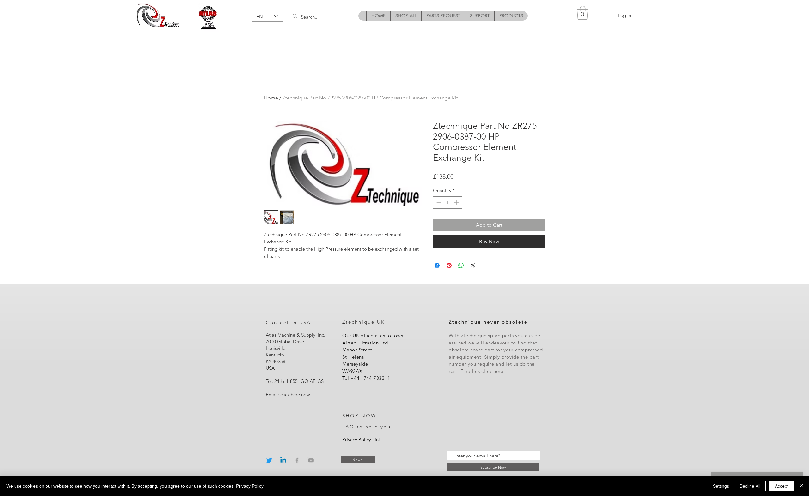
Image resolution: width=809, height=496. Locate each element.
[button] (582, 13)
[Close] (801, 486)
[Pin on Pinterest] (449, 265)
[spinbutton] (447, 202)
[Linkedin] (283, 460)
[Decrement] (438, 202)
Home (271, 98)
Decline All (749, 486)
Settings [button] (721, 486)
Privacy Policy (250, 486)
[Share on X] (473, 265)
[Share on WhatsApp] (461, 265)
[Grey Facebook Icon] (297, 460)
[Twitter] (269, 460)
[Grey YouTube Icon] (310, 460)
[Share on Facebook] (437, 265)
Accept (781, 486)
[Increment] (457, 202)
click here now (295, 394)
